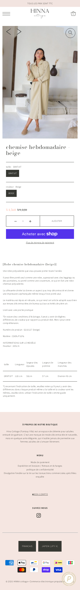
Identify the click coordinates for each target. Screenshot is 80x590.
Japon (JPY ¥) (50, 546)
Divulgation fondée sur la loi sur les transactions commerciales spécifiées (40, 473)
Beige (11, 193)
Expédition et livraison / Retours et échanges (40, 465)
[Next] (19, 31)
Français (27, 546)
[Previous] (8, 31)
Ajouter (57, 221)
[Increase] (30, 221)
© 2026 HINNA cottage (17, 581)
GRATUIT (12, 173)
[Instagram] (38, 515)
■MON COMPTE (40, 494)
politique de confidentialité (40, 469)
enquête (40, 476)
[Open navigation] (7, 13)
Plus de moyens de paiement (40, 242)
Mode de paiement (40, 462)
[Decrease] (16, 221)
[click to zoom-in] (70, 33)
